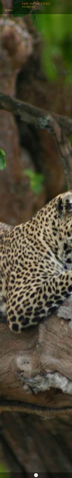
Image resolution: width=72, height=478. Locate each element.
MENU (10, 10)
